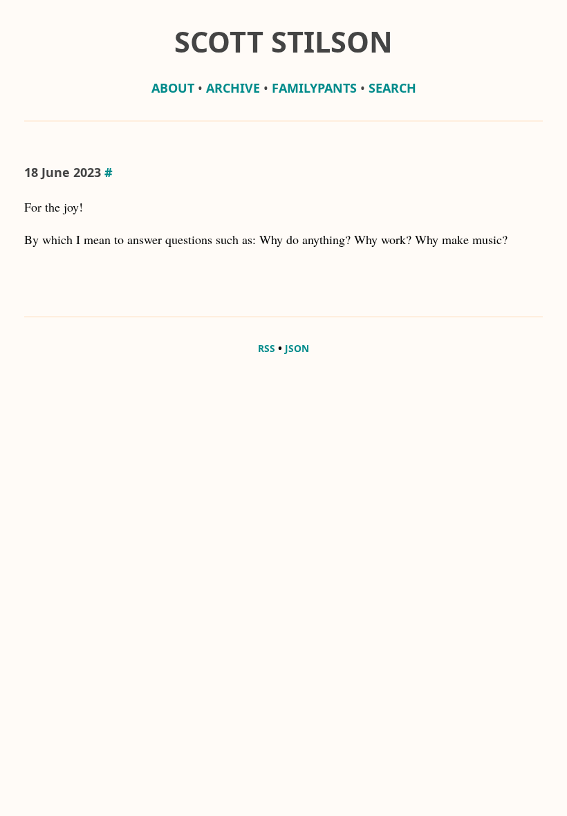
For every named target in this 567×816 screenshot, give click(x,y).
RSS (266, 348)
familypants (314, 88)
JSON (297, 348)
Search (392, 88)
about (172, 88)
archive (233, 88)
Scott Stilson (283, 41)
